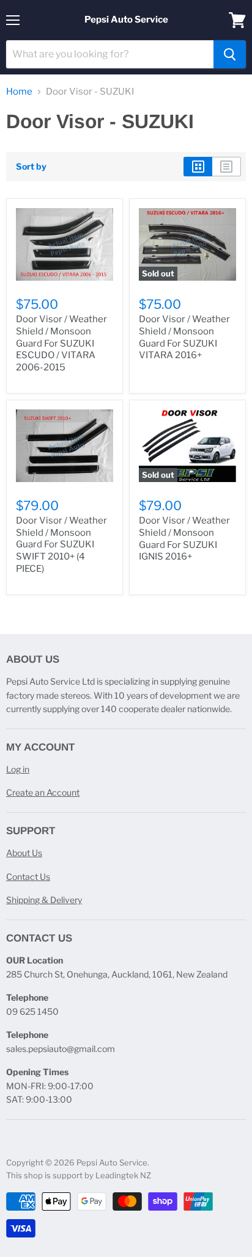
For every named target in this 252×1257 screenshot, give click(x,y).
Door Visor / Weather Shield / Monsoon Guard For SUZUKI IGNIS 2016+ (184, 538)
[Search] (229, 54)
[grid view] (197, 166)
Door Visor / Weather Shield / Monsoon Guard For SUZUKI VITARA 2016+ (184, 337)
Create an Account (43, 792)
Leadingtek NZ (123, 1175)
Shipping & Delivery (44, 900)
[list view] (226, 166)
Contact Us (28, 876)
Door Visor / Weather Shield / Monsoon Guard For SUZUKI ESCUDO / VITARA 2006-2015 (61, 343)
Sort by (31, 166)
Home (19, 92)
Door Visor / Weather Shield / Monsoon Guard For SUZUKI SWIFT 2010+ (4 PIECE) (61, 544)
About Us (24, 853)
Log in (17, 769)
